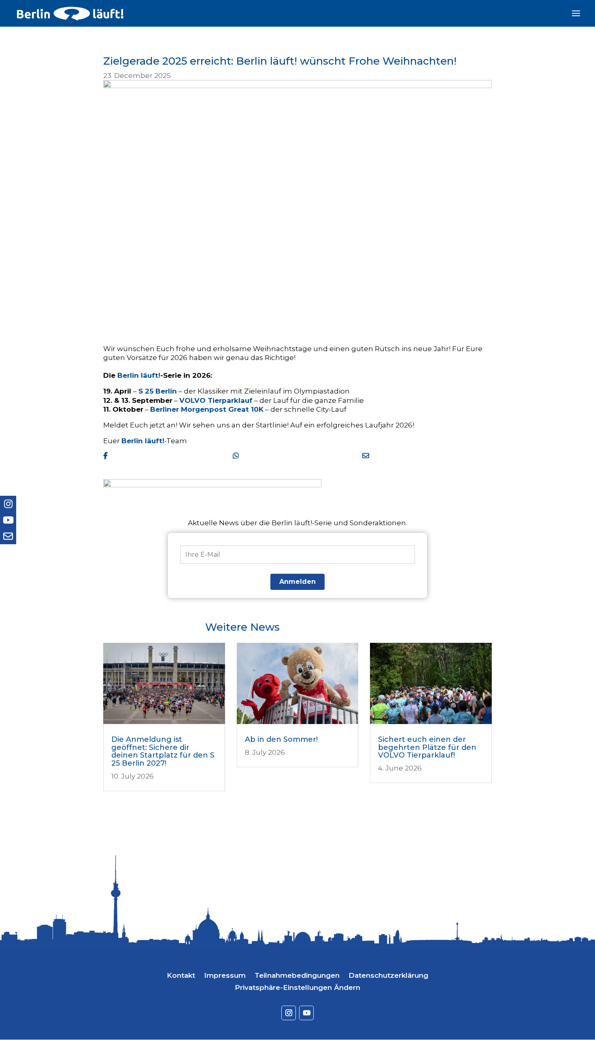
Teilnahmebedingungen (297, 976)
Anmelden (297, 581)
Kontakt (181, 976)
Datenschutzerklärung (388, 976)
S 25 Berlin (157, 391)
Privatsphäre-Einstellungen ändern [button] (297, 988)
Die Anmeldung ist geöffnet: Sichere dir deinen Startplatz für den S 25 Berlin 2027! (163, 751)
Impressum (225, 976)
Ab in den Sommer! (281, 739)
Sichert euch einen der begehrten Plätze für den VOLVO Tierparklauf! (427, 747)
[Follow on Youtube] (306, 1013)
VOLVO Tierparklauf (216, 400)
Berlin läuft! (138, 375)
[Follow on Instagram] (288, 1013)
